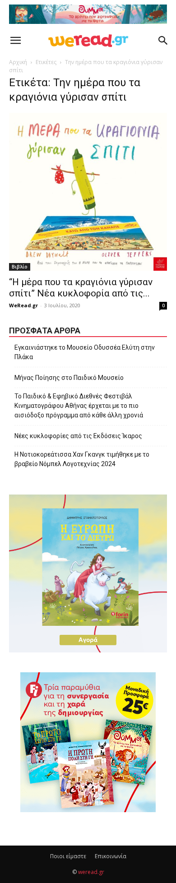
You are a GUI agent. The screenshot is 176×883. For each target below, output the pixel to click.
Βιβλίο (20, 267)
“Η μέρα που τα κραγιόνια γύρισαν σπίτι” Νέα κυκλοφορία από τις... (81, 288)
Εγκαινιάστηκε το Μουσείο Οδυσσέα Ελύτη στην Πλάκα (84, 352)
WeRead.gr (23, 305)
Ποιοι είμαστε (68, 856)
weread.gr (91, 872)
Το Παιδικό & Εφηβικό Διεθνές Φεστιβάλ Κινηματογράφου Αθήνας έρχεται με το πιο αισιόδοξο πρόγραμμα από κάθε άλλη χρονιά (78, 406)
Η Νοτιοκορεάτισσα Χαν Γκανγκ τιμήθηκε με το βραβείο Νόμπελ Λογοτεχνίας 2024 (81, 459)
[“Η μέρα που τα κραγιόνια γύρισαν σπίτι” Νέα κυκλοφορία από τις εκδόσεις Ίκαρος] (88, 192)
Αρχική (18, 62)
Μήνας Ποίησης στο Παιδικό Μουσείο (69, 377)
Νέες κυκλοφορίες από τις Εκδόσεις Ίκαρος (78, 435)
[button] (15, 40)
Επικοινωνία (110, 856)
